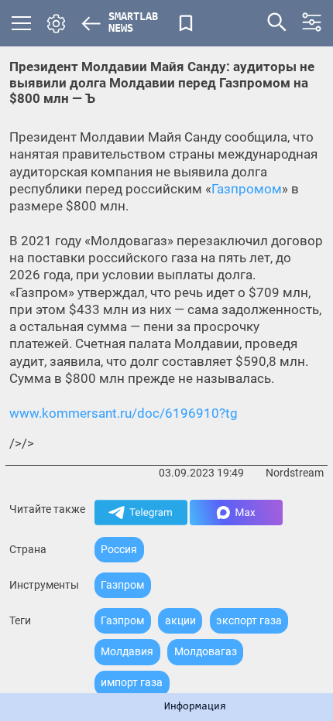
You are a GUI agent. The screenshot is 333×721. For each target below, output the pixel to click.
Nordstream (295, 472)
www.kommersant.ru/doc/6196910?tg (123, 413)
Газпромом (246, 188)
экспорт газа (249, 620)
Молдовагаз (205, 651)
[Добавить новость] (186, 23)
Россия (119, 549)
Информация (195, 707)
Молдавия (127, 651)
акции (180, 620)
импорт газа (132, 682)
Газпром (122, 585)
